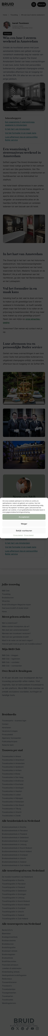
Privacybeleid (18, 535)
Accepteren (24, 517)
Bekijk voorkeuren (24, 530)
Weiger (24, 523)
